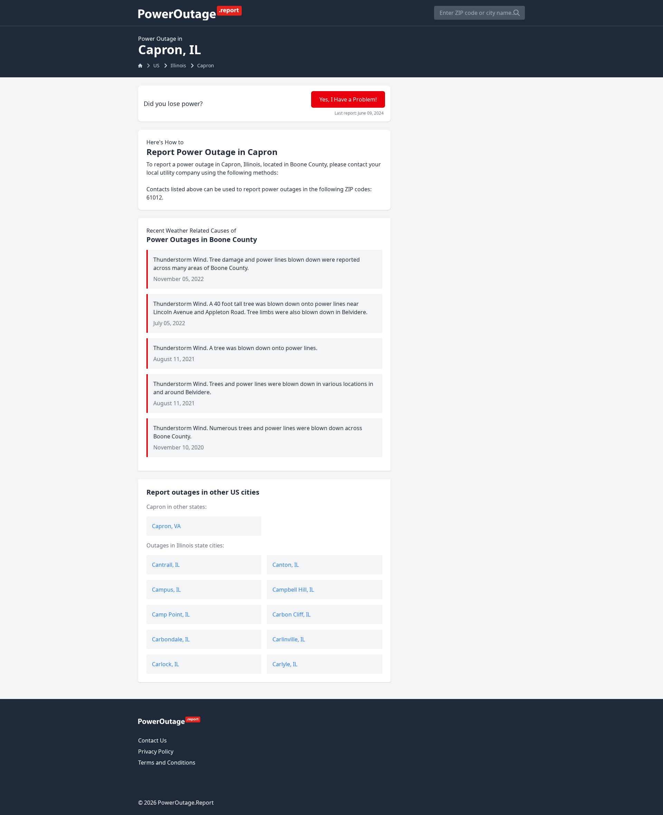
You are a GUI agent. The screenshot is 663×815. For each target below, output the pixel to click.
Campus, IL (166, 589)
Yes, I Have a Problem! (348, 99)
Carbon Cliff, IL (291, 614)
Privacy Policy (155, 751)
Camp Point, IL (171, 614)
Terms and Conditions (166, 762)
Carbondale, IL (171, 639)
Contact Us (152, 740)
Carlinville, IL (288, 639)
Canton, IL (285, 565)
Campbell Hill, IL (293, 589)
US (156, 65)
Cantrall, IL (166, 565)
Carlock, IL (165, 664)
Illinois (178, 65)
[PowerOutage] (169, 721)
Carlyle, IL (284, 664)
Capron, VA (166, 526)
